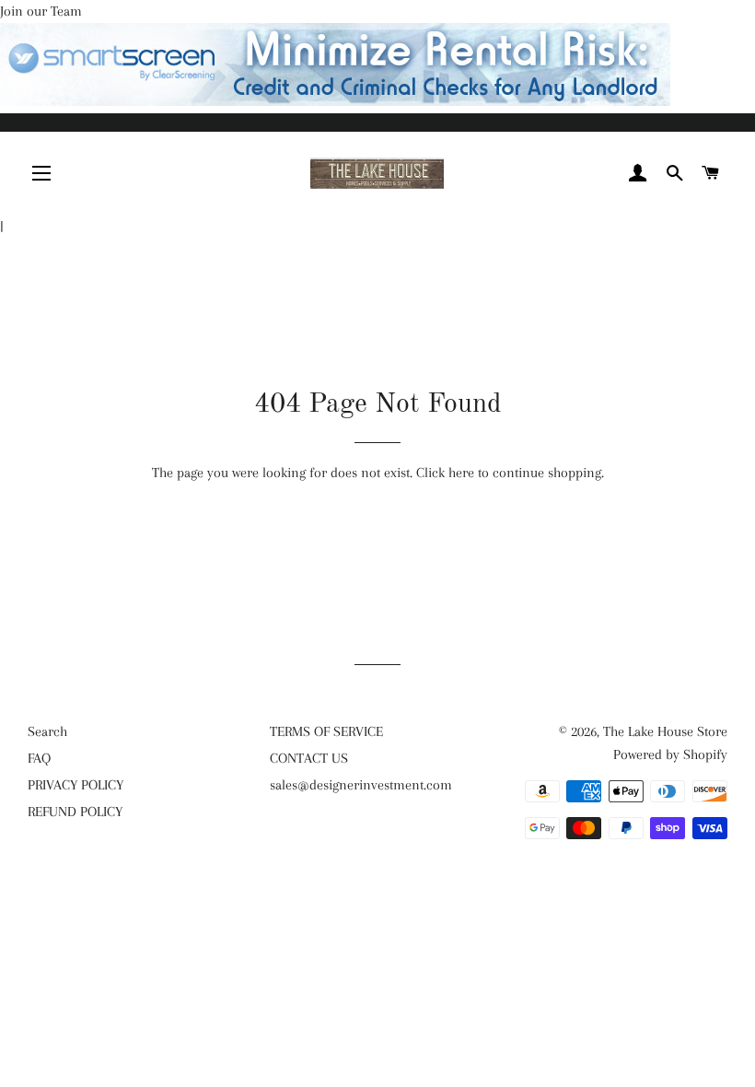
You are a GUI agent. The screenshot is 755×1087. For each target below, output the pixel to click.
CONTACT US (309, 758)
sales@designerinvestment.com (361, 785)
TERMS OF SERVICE (326, 731)
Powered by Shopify (670, 754)
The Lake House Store (665, 731)
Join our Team (41, 11)
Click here (445, 472)
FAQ (39, 758)
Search (47, 731)
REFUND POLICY (75, 811)
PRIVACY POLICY (75, 785)
